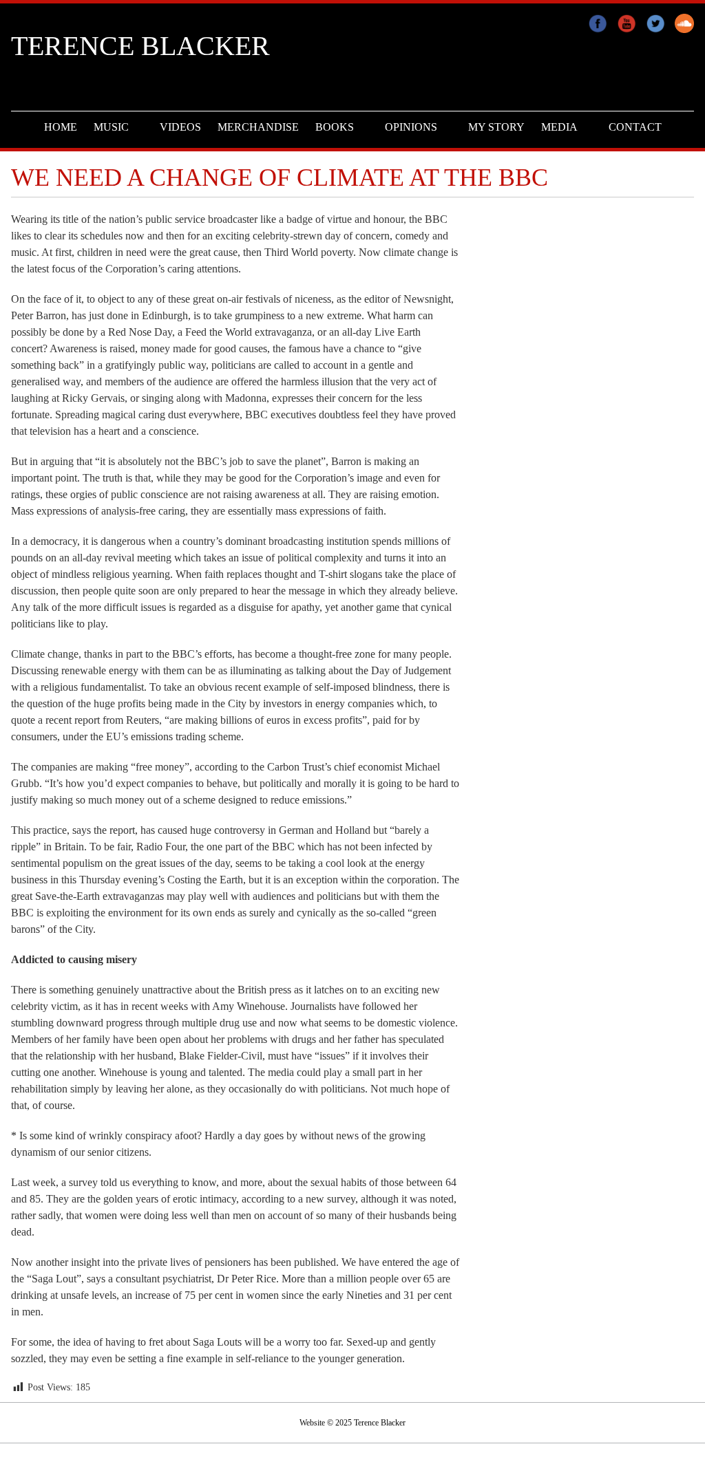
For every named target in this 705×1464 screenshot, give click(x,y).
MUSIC (111, 127)
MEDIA (559, 127)
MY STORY (496, 127)
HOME (60, 127)
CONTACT (635, 127)
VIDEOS (180, 127)
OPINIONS (411, 127)
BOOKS (334, 127)
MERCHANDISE (258, 127)
